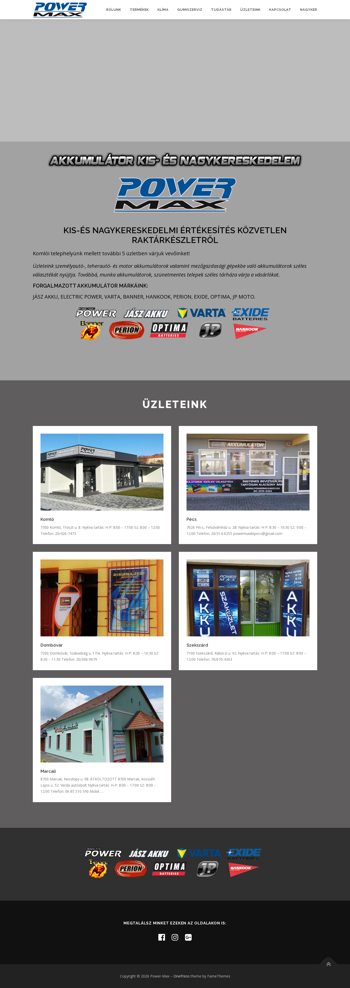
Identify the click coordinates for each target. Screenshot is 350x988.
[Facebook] (161, 937)
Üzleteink (250, 10)
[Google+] (188, 937)
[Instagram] (175, 937)
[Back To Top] (328, 964)
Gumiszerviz (189, 10)
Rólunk (113, 10)
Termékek (139, 10)
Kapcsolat (280, 10)
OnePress (181, 976)
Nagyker (308, 10)
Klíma (163, 10)
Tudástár (221, 10)
